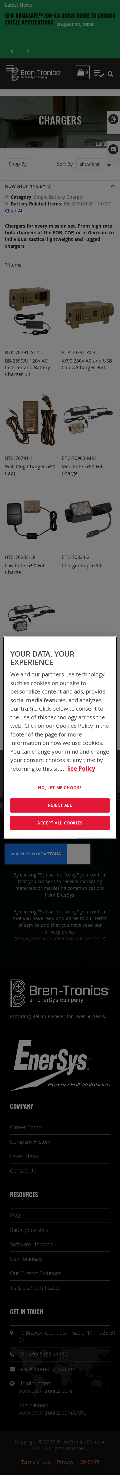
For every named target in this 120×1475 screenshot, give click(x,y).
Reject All (60, 805)
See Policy (81, 768)
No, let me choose (60, 788)
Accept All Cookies (60, 822)
